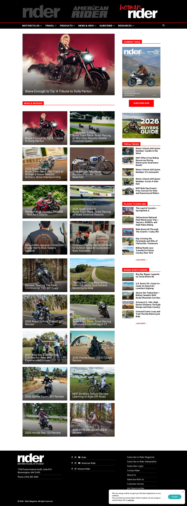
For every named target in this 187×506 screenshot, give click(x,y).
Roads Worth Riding (136, 270)
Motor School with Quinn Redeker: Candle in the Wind (148, 150)
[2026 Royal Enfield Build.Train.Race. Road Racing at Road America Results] (92, 201)
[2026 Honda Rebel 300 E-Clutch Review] (92, 347)
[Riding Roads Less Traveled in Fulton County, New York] (128, 251)
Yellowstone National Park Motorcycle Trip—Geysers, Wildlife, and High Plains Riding (147, 221)
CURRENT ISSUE (132, 42)
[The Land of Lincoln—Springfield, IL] (128, 211)
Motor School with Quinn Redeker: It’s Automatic (148, 170)
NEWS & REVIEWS (33, 103)
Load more (140, 260)
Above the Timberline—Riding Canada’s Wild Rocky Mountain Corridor (148, 295)
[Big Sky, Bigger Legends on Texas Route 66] (128, 277)
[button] (164, 26)
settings (130, 500)
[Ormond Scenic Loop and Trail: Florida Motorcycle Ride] (128, 314)
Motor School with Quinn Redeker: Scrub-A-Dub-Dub (148, 181)
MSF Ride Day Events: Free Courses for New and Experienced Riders (147, 190)
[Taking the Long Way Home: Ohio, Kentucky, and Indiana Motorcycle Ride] (92, 275)
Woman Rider (84, 469)
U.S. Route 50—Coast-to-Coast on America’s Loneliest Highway (148, 285)
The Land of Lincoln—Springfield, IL (146, 209)
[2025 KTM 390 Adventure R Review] (92, 420)
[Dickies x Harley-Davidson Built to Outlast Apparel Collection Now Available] (92, 238)
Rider (84, 457)
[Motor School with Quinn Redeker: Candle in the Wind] (128, 151)
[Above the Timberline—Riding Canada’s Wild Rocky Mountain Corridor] (128, 296)
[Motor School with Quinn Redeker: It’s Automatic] (128, 172)
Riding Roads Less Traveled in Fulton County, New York (145, 250)
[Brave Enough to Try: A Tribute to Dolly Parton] (45, 128)
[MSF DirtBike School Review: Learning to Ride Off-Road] (92, 383)
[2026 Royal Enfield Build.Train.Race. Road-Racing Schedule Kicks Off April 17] (92, 311)
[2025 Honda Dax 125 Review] (45, 420)
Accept (174, 497)
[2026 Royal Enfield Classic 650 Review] (45, 311)
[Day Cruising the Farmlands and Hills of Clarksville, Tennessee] (128, 241)
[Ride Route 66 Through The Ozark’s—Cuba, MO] (128, 232)
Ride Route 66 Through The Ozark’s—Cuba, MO (147, 230)
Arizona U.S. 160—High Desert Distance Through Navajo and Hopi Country (148, 304)
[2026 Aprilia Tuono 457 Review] (45, 383)
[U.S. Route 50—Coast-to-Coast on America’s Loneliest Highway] (128, 286)
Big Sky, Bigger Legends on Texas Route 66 (147, 275)
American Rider (89, 463)
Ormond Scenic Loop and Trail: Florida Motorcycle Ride (148, 313)
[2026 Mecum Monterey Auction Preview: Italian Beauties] (92, 164)
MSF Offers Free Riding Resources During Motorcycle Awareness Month (147, 161)
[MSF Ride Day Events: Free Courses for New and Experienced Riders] (45, 347)
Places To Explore (135, 204)
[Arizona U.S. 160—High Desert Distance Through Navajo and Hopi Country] (128, 305)
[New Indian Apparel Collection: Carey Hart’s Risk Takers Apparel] (45, 238)
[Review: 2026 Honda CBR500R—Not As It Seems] (45, 201)
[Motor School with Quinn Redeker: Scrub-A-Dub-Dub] (128, 182)
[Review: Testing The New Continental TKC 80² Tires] (45, 275)
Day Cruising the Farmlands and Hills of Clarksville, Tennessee (147, 241)
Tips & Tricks (131, 144)
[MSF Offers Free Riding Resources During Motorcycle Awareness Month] (128, 161)
